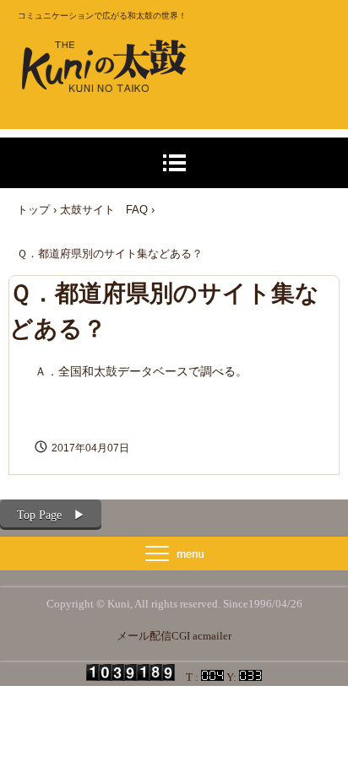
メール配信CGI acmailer (174, 635)
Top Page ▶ (51, 515)
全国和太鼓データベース (123, 371)
